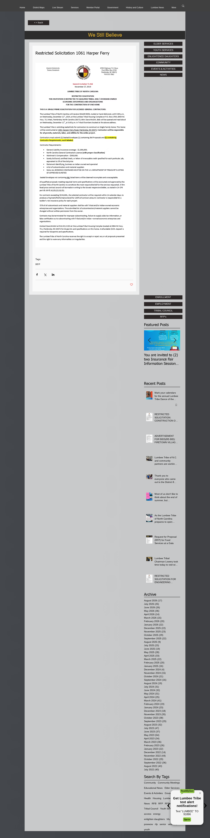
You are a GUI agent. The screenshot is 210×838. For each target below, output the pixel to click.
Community (150, 782)
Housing (157, 798)
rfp (156, 824)
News (147, 803)
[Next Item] (174, 340)
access (147, 814)
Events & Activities (153, 793)
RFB (154, 803)
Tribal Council (151, 808)
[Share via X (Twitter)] (45, 274)
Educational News (153, 788)
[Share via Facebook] (37, 274)
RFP (37, 264)
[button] (57, 7)
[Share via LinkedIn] (53, 274)
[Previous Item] (149, 340)
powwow (148, 824)
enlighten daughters (154, 819)
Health (147, 798)
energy (156, 814)
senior (163, 824)
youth (147, 829)
